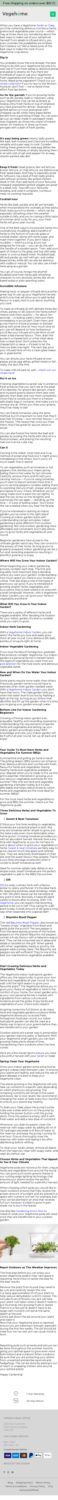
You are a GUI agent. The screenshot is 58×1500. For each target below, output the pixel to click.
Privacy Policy (37, 1486)
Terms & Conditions (16, 1486)
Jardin (40, 25)
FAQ (50, 1486)
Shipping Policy (24, 1482)
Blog (10, 1482)
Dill (2, 885)
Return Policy (43, 1482)
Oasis (51, 25)
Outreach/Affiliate (29, 1490)
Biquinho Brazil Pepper (25, 922)
